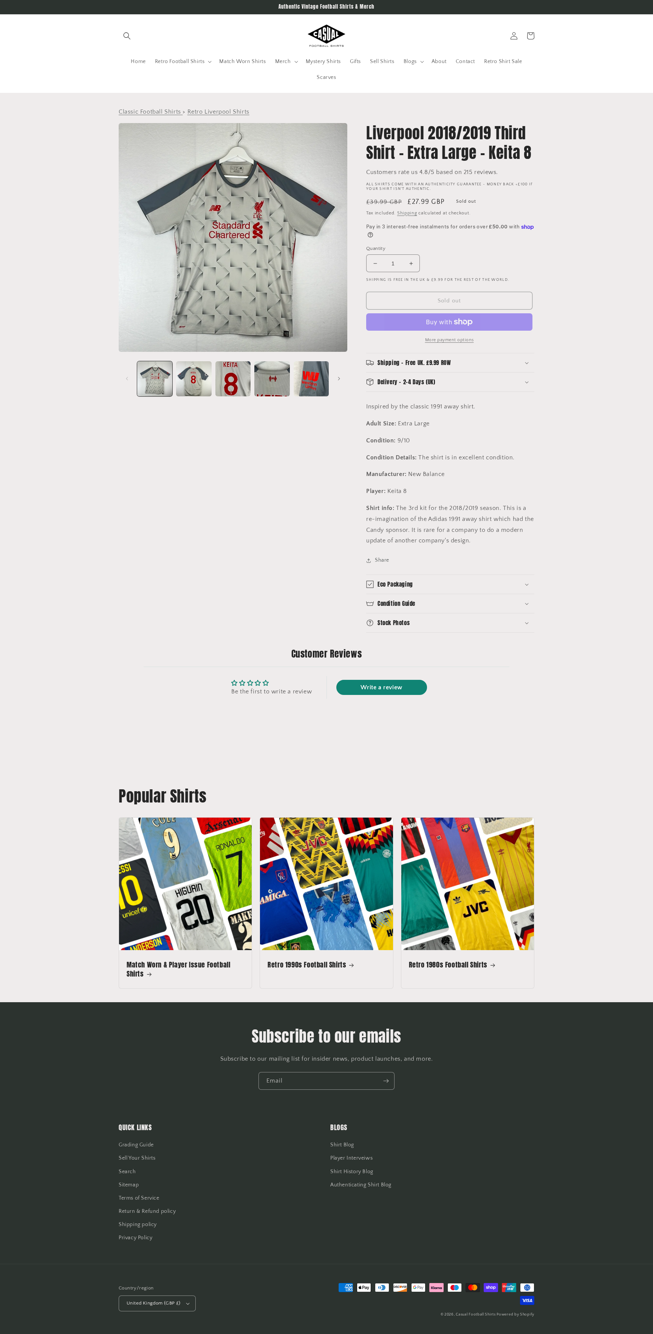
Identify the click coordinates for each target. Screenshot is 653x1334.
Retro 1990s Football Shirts (307, 964)
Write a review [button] (381, 687)
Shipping (407, 213)
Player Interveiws (351, 1158)
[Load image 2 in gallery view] (193, 378)
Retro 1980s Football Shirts (448, 964)
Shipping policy (138, 1225)
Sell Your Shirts (137, 1158)
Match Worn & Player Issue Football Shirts (178, 969)
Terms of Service (139, 1198)
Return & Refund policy (147, 1211)
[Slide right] (339, 378)
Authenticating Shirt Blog (360, 1185)
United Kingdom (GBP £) (154, 1303)
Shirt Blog (342, 1145)
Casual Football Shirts (476, 1314)
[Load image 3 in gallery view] (233, 378)
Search (127, 1172)
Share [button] (382, 560)
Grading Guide (136, 1145)
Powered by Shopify (515, 1314)
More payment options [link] (449, 339)
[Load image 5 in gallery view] (311, 378)
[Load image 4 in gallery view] (271, 378)
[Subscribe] (386, 1081)
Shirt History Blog (351, 1172)
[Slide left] (127, 378)
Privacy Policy (135, 1238)
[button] (127, 36)
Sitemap (129, 1185)
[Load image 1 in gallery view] (154, 378)
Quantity (375, 248)
